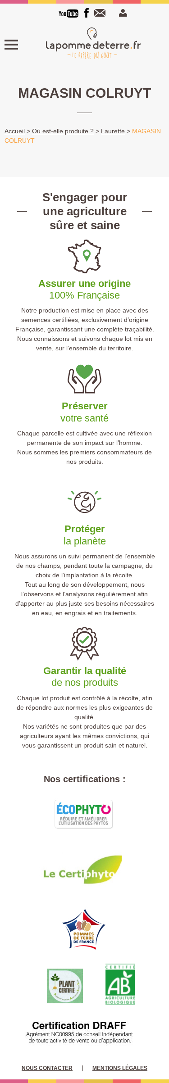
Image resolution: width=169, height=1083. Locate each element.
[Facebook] (86, 13)
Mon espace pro (122, 12)
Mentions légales (119, 1068)
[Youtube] (68, 13)
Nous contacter (101, 12)
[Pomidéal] (93, 44)
